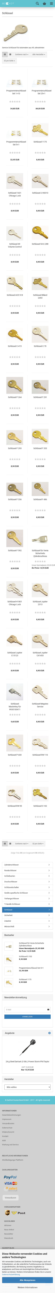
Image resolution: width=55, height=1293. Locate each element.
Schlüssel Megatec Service (40, 705)
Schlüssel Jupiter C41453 (40, 654)
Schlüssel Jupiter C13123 (14, 654)
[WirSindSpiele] (7, 3)
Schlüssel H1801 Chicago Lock (14, 603)
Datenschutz (7, 1128)
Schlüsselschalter (11, 887)
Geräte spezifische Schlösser (16, 893)
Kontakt (5, 1136)
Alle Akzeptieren (27, 1280)
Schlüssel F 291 (40, 397)
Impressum (6, 1119)
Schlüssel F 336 (15, 499)
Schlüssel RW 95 (15, 806)
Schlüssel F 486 (40, 499)
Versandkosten (8, 1123)
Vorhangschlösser (11, 898)
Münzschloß (9, 926)
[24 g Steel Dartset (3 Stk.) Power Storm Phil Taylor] (27, 1047)
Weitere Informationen (28, 1287)
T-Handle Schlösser (12, 904)
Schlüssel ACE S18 (15, 295)
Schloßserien (9, 876)
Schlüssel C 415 (15, 346)
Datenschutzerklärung (11, 1274)
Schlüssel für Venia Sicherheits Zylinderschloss (40, 553)
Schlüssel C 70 (40, 346)
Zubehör (7, 921)
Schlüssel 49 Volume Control (15, 245)
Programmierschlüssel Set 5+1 (16, 143)
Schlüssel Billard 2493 (40, 296)
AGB (4, 1140)
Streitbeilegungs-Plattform (12, 1160)
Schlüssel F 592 (15, 550)
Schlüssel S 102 (40, 806)
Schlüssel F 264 (15, 397)
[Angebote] (49, 1033)
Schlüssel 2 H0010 (40, 193)
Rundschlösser (10, 870)
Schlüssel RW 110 (40, 755)
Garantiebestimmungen (11, 1115)
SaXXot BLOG (8, 1248)
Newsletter (8, 1234)
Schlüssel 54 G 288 (40, 244)
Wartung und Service (10, 1145)
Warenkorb (8, 1238)
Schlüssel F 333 (40, 448)
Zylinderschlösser (11, 865)
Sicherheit (8, 915)
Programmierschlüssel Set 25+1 (41, 92)
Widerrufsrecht (8, 1132)
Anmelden (27, 1017)
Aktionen (7, 1225)
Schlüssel (8, 910)
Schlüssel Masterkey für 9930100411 (15, 707)
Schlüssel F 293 (15, 448)
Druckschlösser (10, 882)
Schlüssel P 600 (15, 755)
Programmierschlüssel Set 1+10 (16, 92)
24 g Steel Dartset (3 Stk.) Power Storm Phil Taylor (27, 1061)
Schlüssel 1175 (40, 142)
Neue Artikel (9, 1230)
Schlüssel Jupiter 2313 (40, 603)
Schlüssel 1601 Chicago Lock (14, 194)
